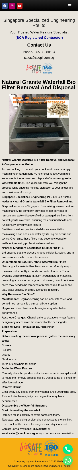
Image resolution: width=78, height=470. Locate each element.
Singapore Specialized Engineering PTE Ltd (29, 196)
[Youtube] (19, 6)
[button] (70, 5)
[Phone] (68, 449)
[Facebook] (5, 6)
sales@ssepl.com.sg (39, 57)
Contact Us (39, 44)
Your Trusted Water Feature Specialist (39, 32)
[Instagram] (12, 6)
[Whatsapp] (68, 460)
